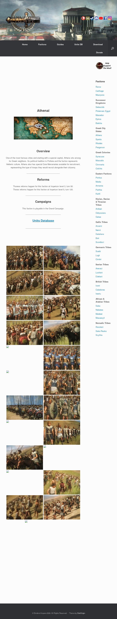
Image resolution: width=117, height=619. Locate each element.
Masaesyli (100, 317)
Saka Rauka (101, 331)
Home (25, 44)
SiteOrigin (81, 613)
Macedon (100, 115)
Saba (98, 305)
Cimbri (98, 259)
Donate (99, 52)
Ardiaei (99, 208)
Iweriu (98, 293)
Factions (42, 44)
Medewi (99, 313)
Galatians (100, 234)
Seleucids (100, 107)
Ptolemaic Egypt (103, 111)
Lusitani (99, 272)
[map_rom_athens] (43, 128)
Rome (98, 86)
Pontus (99, 177)
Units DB (78, 44)
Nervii (98, 230)
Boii (97, 238)
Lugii (98, 255)
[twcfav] (88, 22)
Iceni (98, 285)
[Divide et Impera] (23, 20)
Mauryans (100, 94)
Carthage (100, 90)
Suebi (98, 251)
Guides (60, 44)
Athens (99, 135)
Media (98, 181)
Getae (98, 216)
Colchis (99, 168)
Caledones (100, 289)
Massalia (100, 160)
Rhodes (99, 143)
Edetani (99, 276)
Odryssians (101, 212)
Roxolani (99, 326)
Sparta (98, 139)
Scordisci (100, 242)
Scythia (99, 335)
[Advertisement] (43, 83)
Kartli (98, 193)
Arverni (99, 225)
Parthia (99, 189)
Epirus (98, 119)
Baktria (99, 123)
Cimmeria (100, 164)
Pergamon (100, 147)
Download (98, 44)
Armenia (99, 185)
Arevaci (99, 268)
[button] (112, 48)
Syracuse (100, 156)
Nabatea (99, 309)
